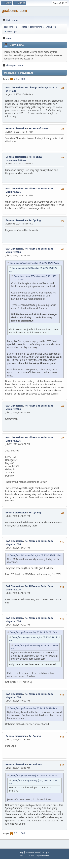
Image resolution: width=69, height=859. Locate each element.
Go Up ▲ (46, 852)
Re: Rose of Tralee (38, 128)
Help (21, 852)
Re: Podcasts (36, 764)
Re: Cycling (35, 220)
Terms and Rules (33, 852)
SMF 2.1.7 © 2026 (27, 856)
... (19, 79)
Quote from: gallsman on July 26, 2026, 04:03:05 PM (33, 708)
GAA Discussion (14, 87)
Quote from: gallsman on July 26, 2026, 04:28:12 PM (33, 632)
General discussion (16, 128)
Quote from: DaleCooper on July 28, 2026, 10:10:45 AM (34, 263)
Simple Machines (42, 856)
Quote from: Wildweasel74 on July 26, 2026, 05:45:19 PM (35, 555)
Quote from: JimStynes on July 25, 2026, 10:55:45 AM (33, 775)
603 (23, 79)
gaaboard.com (14, 10)
